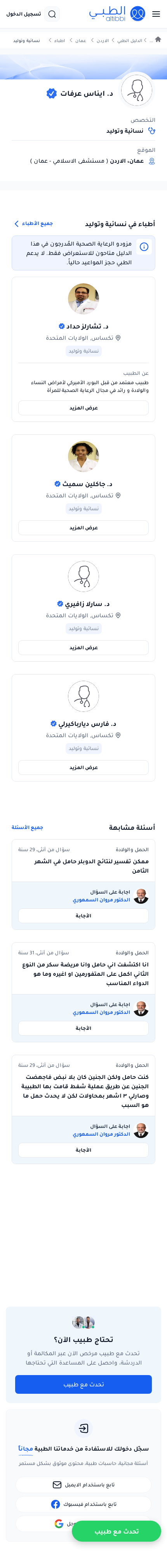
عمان (80, 40)
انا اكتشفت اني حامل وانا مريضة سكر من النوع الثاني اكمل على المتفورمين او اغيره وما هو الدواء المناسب (85, 974)
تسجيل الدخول (23, 14)
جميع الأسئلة (27, 827)
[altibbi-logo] (118, 14)
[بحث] (52, 14)
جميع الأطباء (37, 223)
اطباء (59, 40)
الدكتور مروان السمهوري (101, 900)
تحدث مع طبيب (83, 1384)
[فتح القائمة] (154, 14)
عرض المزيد (84, 408)
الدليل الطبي (129, 40)
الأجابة (83, 916)
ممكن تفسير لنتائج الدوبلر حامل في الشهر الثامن (92, 866)
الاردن (103, 40)
